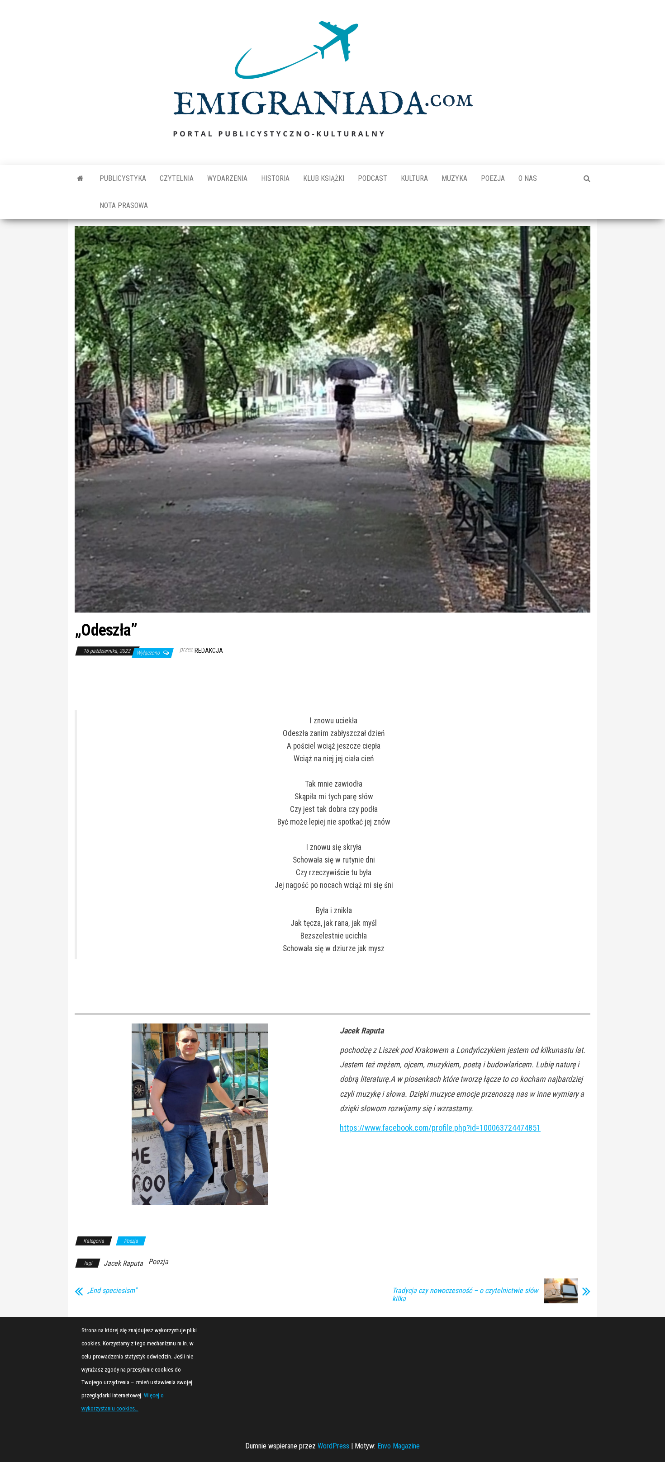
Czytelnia (177, 178)
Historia (275, 178)
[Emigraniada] (80, 178)
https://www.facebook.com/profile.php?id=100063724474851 (440, 1127)
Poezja (493, 178)
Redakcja (209, 650)
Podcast (372, 178)
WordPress (333, 1446)
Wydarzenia (227, 178)
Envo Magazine (398, 1446)
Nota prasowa (124, 205)
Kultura (414, 178)
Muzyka (454, 178)
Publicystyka (123, 178)
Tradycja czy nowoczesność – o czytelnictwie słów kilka (465, 1295)
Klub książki (323, 178)
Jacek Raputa (123, 1263)
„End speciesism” (112, 1291)
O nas (527, 178)
